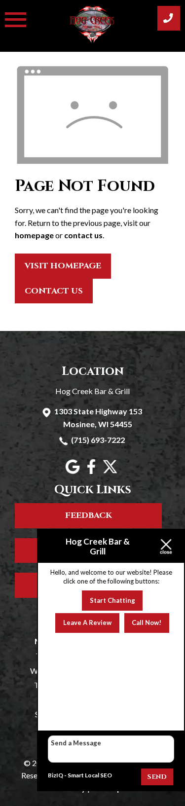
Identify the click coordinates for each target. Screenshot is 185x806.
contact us (83, 235)
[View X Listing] (111, 471)
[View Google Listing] (73, 471)
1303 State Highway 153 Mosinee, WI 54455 (98, 417)
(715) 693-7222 (98, 439)
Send (157, 776)
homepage (34, 235)
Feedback (88, 515)
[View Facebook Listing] (92, 471)
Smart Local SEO (90, 775)
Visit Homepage (63, 265)
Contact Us (54, 291)
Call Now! (146, 622)
